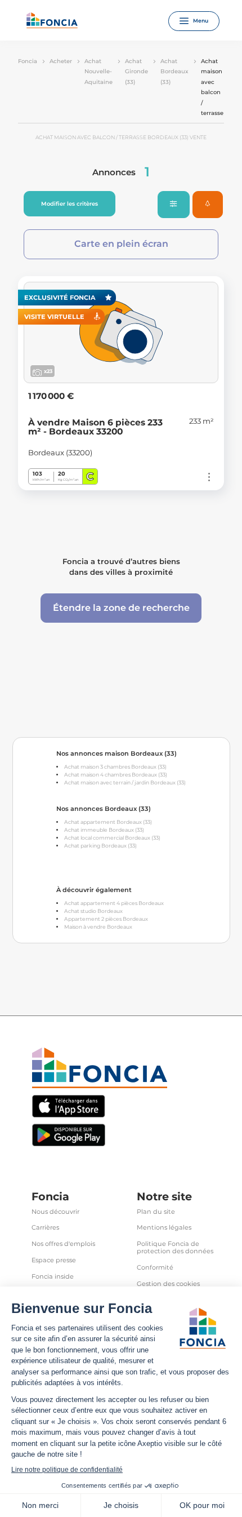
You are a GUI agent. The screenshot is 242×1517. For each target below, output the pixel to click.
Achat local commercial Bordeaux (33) (112, 838)
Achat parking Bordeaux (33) (100, 845)
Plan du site (156, 1212)
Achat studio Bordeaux (93, 911)
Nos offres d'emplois (63, 1244)
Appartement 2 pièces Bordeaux (106, 919)
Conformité (155, 1267)
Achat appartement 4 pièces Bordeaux (114, 903)
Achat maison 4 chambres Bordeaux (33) (115, 774)
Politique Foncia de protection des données (175, 1247)
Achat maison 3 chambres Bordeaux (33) (115, 767)
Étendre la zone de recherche (121, 607)
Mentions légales (164, 1227)
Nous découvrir (55, 1212)
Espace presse (54, 1260)
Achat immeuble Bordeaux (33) (104, 830)
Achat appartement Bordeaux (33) (108, 822)
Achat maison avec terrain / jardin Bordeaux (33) (125, 782)
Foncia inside (53, 1276)
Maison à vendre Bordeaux (98, 927)
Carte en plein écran (121, 243)
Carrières (45, 1227)
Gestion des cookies (168, 1284)
